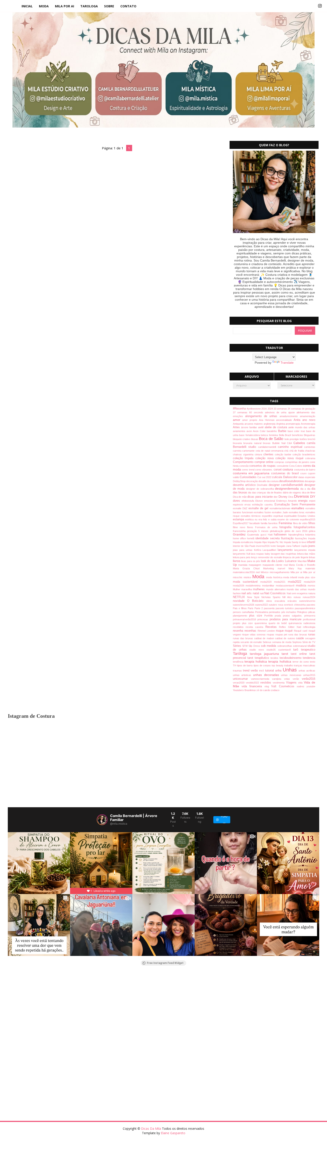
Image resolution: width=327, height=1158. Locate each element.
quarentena (261, 623)
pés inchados (289, 612)
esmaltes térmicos (251, 516)
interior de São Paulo (244, 546)
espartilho (267, 516)
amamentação (307, 416)
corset (278, 469)
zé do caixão (263, 690)
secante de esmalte (251, 642)
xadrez (302, 686)
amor (237, 420)
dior (276, 496)
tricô (262, 670)
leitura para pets (242, 557)
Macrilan (303, 561)
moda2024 (309, 581)
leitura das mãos (306, 553)
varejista (278, 678)
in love (303, 542)
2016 (264, 408)
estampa (239, 519)
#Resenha (240, 408)
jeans (311, 546)
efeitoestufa (248, 500)
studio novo (257, 649)
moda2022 (296, 581)
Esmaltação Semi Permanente (295, 504)
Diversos (302, 496)
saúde (300, 638)
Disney (284, 496)
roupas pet (282, 634)
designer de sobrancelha (260, 488)
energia (303, 500)
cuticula (277, 477)
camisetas (309, 447)
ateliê (261, 427)
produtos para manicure (286, 619)
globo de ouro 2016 (297, 531)
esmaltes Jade (280, 512)
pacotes (311, 604)
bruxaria (238, 443)
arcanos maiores (254, 423)
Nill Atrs (288, 597)
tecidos (275, 658)
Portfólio (269, 615)
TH (235, 665)
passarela (270, 608)
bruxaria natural (253, 443)
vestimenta (279, 682)
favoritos (273, 523)
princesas (263, 619)
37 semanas (241, 412)
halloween (281, 534)
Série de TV (308, 642)
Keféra (258, 550)
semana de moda (282, 642)
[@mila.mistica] (102, 819)
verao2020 (239, 682)
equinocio (238, 504)
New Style (254, 597)
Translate (287, 362)
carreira (237, 450)
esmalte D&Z (240, 508)
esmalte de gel (259, 508)
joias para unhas (243, 550)
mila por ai (64, 6)
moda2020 (267, 581)
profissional (309, 619)
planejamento (241, 615)
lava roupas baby (261, 553)
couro (304, 473)
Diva (291, 496)
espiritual (278, 516)
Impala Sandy (291, 542)
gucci (264, 534)
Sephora (297, 642)
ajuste (292, 412)
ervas (248, 504)
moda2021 (281, 581)
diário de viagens (292, 492)
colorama (310, 458)
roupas (271, 634)
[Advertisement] (141, 1005)
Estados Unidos (306, 516)
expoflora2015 (307, 519)
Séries (237, 645)
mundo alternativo (276, 589)
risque (280, 630)
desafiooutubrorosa (292, 481)
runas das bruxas (243, 638)
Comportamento (243, 462)
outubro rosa (276, 604)
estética (250, 519)
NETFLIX (240, 597)
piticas (311, 612)
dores (237, 500)
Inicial (27, 6)
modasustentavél (286, 585)
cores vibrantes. (264, 469)
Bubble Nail (279, 443)
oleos (270, 601)
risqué (289, 630)
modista (302, 585)
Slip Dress (254, 646)
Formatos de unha (267, 527)
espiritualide (291, 516)
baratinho (272, 431)
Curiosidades (248, 477)
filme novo (240, 527)
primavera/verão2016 (245, 619)
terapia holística (280, 661)
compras (280, 462)
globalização (277, 531)
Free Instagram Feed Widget (165, 963)
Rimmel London (267, 630)
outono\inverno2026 (244, 604)
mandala (243, 565)
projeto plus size (243, 623)
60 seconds (257, 412)
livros (237, 561)
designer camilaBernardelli (287, 485)
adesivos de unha (276, 412)
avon (249, 431)
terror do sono (301, 661)
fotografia (286, 527)
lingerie (305, 557)
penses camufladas (244, 612)
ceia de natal (263, 450)
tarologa (89, 6)
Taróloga (241, 653)
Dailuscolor (290, 477)
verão (297, 678)
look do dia (268, 561)
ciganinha (249, 454)
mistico (248, 577)
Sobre (109, 6)
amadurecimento (290, 416)
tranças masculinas (304, 665)
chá (286, 450)
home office (240, 538)
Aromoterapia (308, 423)
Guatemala (253, 534)
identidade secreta (268, 538)
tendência (238, 661)
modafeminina (254, 585)
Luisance (291, 561)
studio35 (272, 649)
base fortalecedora (250, 435)
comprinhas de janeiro (297, 462)
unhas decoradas (267, 675)
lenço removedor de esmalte (267, 557)
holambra (310, 534)
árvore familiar (249, 427)
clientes (269, 454)
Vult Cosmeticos (284, 686)
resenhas (251, 630)
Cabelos (300, 443)
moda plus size (306, 577)
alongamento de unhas (262, 416)
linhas (312, 557)
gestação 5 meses (258, 531)
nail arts (246, 593)
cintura (259, 454)
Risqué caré (301, 630)
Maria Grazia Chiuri (248, 568)
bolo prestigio (292, 439)
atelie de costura (276, 427)
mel (258, 572)
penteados (275, 612)
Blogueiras (309, 435)
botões (304, 439)
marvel (283, 568)
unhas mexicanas (292, 675)
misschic (238, 577)
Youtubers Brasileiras (244, 690)
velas (288, 678)
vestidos (266, 682)
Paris (251, 608)
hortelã (251, 538)
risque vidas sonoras (254, 634)
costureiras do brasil (285, 473)
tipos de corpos (263, 665)
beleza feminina (270, 435)
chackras (310, 450)
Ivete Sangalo (278, 546)
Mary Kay (297, 568)
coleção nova (265, 458)
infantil (311, 542)
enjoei (312, 500)
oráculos (293, 601)
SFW (245, 646)
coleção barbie (284, 454)
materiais (310, 568)
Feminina (286, 523)
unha (279, 670)
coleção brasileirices (304, 454)
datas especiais (306, 477)
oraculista (281, 601)
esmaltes (298, 508)
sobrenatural (300, 646)
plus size (256, 615)
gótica (312, 531)
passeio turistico (285, 608)
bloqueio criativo (242, 439)
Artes (237, 427)
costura (288, 469)
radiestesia (309, 623)
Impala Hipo (261, 542)
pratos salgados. (293, 615)
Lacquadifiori (270, 550)
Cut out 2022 (264, 477)
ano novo (308, 420)
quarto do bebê (278, 623)
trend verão (251, 670)
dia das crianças (257, 492)
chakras (238, 454)
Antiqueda (238, 423)
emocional (270, 500)
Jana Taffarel (293, 546)
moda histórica (274, 577)
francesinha (240, 531)
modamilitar (269, 585)
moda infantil (290, 577)
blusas (255, 439)
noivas (298, 597)
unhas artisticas (243, 675)
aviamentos (239, 431)
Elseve (259, 500)
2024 (271, 408)
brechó (311, 439)
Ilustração (288, 538)
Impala (311, 538)
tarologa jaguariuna (266, 653)
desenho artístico (245, 485)
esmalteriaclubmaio (280, 508)
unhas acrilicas (307, 670)
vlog (267, 686)
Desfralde (262, 485)
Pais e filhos (240, 608)
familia (264, 523)
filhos (311, 523)
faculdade (255, 523)
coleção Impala (244, 458)
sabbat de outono (285, 638)
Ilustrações (301, 538)
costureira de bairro (304, 469)
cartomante (248, 450)
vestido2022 (253, 682)
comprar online (264, 462)
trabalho (289, 665)
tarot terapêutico (258, 657)
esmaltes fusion (263, 512)
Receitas (272, 627)
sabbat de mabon (264, 638)
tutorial (270, 670)
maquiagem (255, 565)
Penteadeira (262, 612)
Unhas (291, 670)
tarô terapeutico (304, 649)
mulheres (259, 589)
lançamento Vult (242, 553)
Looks (280, 561)
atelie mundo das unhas (301, 427)
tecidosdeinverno (291, 657)
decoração (252, 481)
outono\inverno (307, 601)
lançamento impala (304, 550)
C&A (290, 443)
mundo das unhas (297, 589)
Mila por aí (309, 572)
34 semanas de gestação (301, 408)
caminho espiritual (291, 446)
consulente (283, 465)
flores (251, 527)
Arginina (281, 423)
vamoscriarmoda (261, 678)
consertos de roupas (263, 465)
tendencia (309, 657)
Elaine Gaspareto (173, 1133)
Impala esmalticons (243, 542)
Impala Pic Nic (276, 542)
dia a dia (305, 488)
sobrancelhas (285, 646)
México (265, 572)
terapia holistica (256, 661)
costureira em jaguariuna (252, 473)
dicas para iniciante (260, 496)
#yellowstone (254, 408)
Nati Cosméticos (275, 593)
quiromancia (296, 623)
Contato (128, 6)
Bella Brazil (285, 435)
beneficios (298, 435)
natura (311, 593)
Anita (298, 420)
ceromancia (277, 450)
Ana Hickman (267, 420)
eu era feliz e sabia (266, 519)
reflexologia (309, 627)
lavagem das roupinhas (284, 553)
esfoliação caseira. (263, 504)
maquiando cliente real (275, 565)
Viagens (292, 682)
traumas (238, 670)
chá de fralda (297, 450)
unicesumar (242, 678)
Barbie (283, 431)
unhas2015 (309, 675)
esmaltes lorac (297, 512)
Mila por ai (297, 572)
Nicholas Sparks (272, 597)
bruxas (267, 443)
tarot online (300, 653)
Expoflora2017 (241, 523)
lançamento (286, 550)
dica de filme (308, 492)
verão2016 (308, 678)
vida (301, 682)
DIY (312, 496)
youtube (311, 686)
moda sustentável (246, 581)
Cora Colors (296, 465)
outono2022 (262, 604)
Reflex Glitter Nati (291, 627)
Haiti (271, 534)
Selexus (267, 642)
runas (311, 634)
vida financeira (253, 686)
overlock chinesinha (295, 604)
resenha (238, 630)
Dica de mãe (240, 496)
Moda (44, 6)
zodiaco (275, 690)
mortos (311, 585)
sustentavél (285, 649)
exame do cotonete (288, 519)
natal (256, 593)
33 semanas (281, 408)
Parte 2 (259, 608)
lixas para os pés (251, 561)
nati (262, 593)
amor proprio (250, 420)
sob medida (269, 645)
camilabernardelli (268, 447)
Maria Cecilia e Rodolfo (302, 565)
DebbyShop (239, 481)
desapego (310, 481)
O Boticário (256, 600)
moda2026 (239, 585)
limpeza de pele (292, 557)
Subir (315, 1150)
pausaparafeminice (305, 608)
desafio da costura (268, 481)
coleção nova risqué (290, 458)
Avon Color (260, 431)
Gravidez (240, 534)
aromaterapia (293, 423)
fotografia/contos (304, 527)
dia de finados (275, 492)
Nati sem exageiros (298, 593)
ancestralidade (285, 420)
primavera (309, 615)
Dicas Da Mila (151, 1128)
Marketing (270, 568)
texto (312, 661)
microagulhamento (280, 572)
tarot (286, 653)
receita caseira (255, 627)
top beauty (278, 665)
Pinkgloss (302, 612)
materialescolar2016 (244, 572)
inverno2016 (263, 546)
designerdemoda (287, 488)
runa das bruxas (298, 634)
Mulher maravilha (243, 589)
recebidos (239, 627)
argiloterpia (270, 423)
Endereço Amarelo (287, 500)
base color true (297, 431)
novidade (240, 600)
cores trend (248, 469)
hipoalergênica (296, 534)
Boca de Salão (271, 439)
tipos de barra (245, 665)
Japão (305, 546)
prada (279, 615)
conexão (244, 465)
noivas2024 (309, 597)
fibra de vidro (301, 523)
